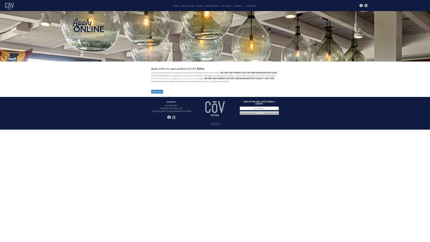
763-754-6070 (159, 78)
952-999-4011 (171, 105)
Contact (238, 6)
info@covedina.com (171, 108)
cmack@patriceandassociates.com (183, 78)
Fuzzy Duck (217, 125)
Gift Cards (226, 6)
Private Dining (212, 6)
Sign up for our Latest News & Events (259, 103)
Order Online (187, 6)
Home (175, 6)
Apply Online (157, 92)
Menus (199, 6)
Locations (251, 6)
